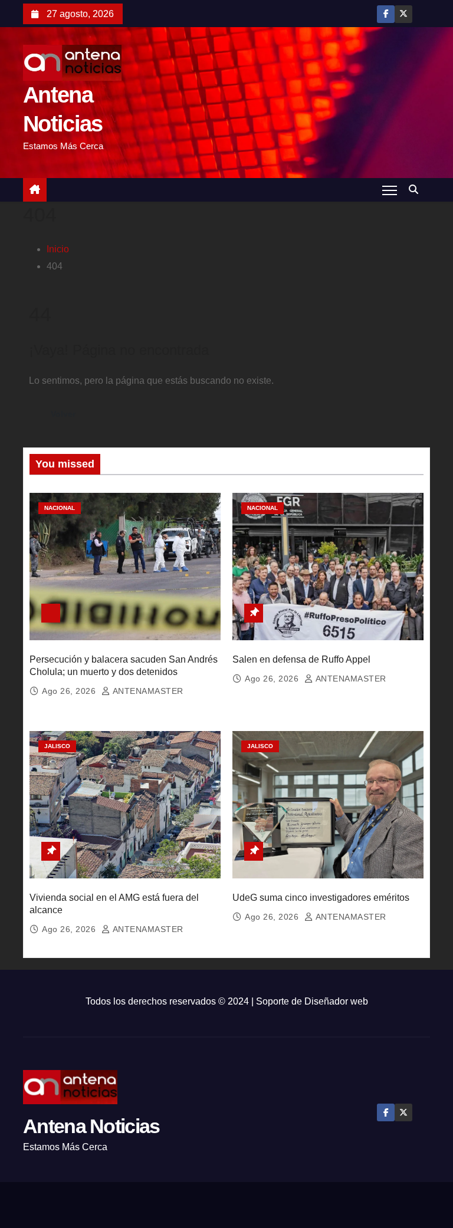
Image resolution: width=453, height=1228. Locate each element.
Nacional (59, 508)
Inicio (58, 249)
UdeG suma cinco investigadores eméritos (320, 898)
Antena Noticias (91, 1126)
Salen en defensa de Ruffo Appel (301, 659)
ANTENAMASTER (146, 691)
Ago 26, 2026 (70, 691)
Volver (63, 414)
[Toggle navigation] (389, 190)
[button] (416, 189)
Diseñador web (336, 1001)
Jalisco (57, 746)
